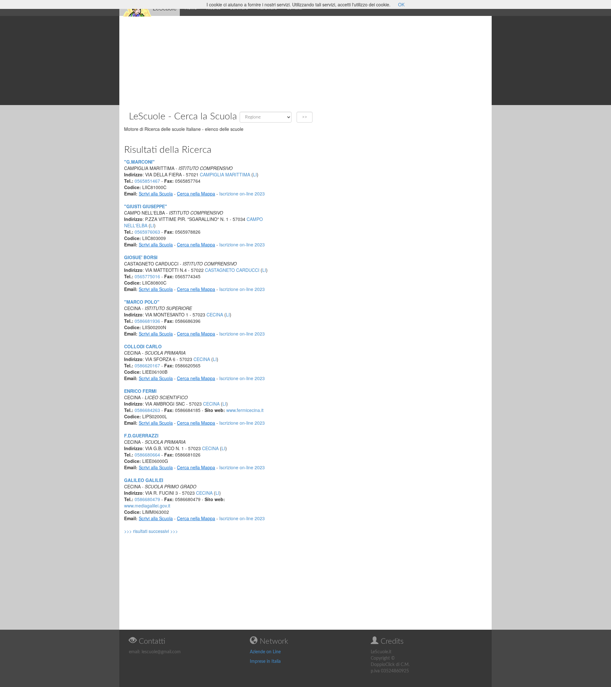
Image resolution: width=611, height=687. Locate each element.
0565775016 (147, 276)
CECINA (215, 314)
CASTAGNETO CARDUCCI (232, 270)
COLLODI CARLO (143, 346)
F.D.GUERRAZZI (141, 435)
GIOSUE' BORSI (141, 257)
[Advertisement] (305, 60)
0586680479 (147, 499)
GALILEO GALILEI (143, 480)
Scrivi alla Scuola (156, 193)
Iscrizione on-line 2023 (242, 193)
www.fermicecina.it (244, 410)
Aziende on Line (265, 652)
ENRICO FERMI (140, 391)
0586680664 (147, 454)
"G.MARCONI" (139, 162)
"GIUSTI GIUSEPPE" (145, 206)
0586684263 (147, 410)
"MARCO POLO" (141, 302)
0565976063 (147, 232)
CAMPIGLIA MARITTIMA (225, 174)
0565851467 (147, 181)
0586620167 (147, 365)
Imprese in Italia (265, 661)
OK (401, 4)
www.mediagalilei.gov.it (147, 505)
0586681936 (147, 321)
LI (255, 174)
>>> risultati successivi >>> (151, 531)
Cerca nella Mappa (196, 193)
